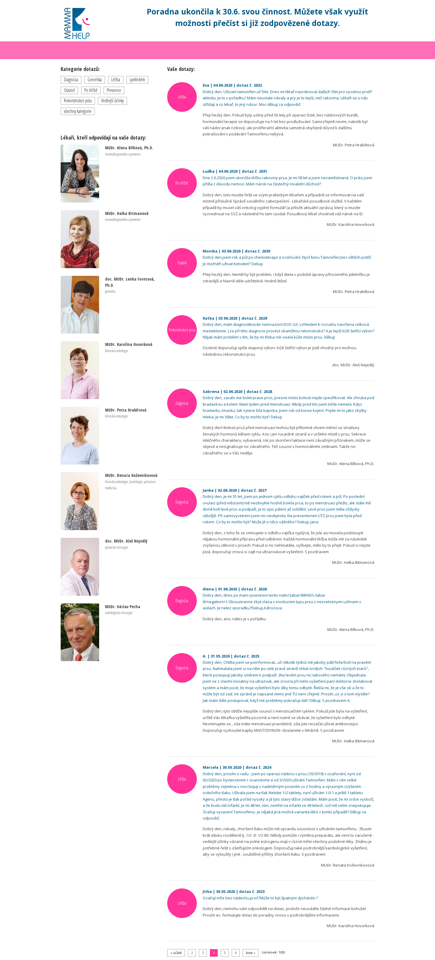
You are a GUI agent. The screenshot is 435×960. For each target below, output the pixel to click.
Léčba (115, 79)
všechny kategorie (77, 111)
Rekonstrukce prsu (78, 100)
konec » (250, 952)
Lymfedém (137, 79)
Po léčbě (90, 90)
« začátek (176, 952)
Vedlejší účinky (112, 100)
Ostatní (69, 90)
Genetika (95, 79)
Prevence (114, 90)
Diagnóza (71, 79)
